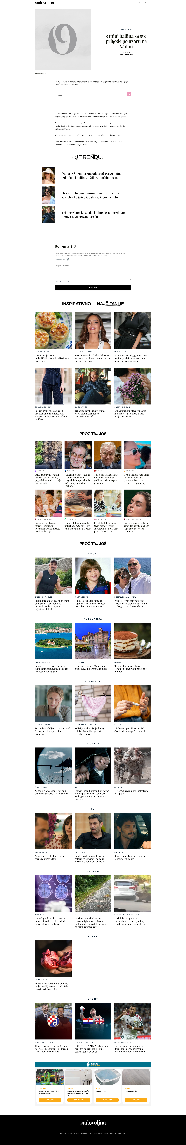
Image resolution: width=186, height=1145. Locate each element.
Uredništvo (85, 1133)
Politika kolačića (120, 1133)
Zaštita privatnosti (96, 1133)
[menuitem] (144, 3)
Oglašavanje (109, 1133)
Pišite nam (63, 1133)
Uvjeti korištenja (73, 1133)
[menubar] (145, 3)
